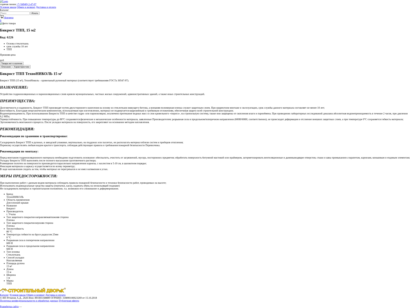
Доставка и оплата (46, 7)
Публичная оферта (69, 300)
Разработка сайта (9, 306)
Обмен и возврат (26, 7)
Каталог (4, 295)
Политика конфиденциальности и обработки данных (29, 300)
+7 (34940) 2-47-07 (26, 4)
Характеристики (21, 67)
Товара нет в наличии (11, 63)
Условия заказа (8, 7)
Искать (35, 13)
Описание (6, 67)
